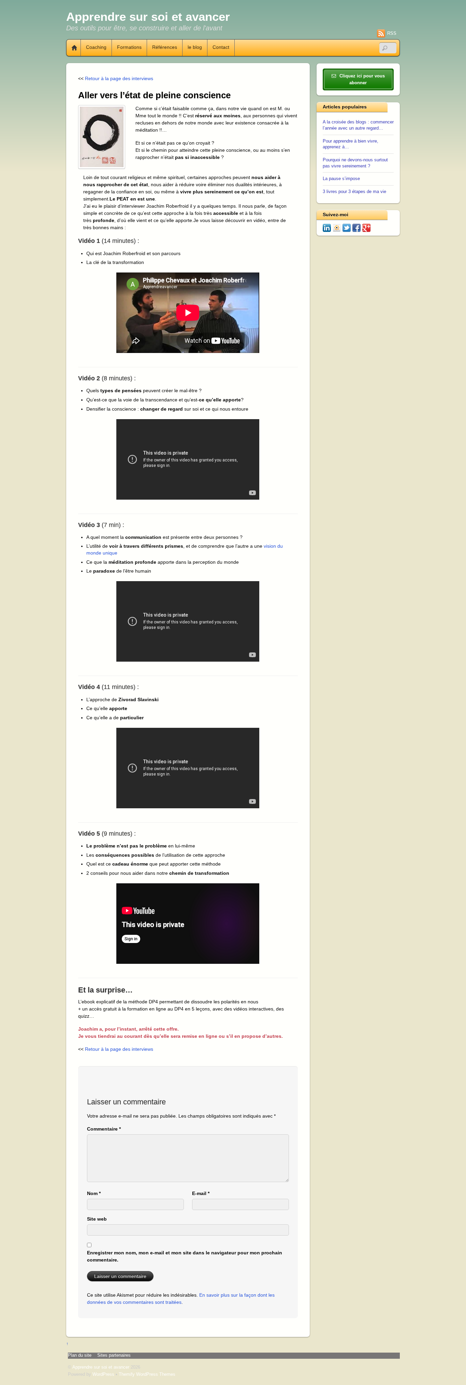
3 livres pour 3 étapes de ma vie (354, 191)
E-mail (200, 1193)
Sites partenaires (114, 1355)
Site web (97, 1219)
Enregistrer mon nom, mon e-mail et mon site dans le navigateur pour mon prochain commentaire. (184, 1256)
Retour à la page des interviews (119, 78)
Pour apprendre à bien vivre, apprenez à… (350, 144)
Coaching (96, 47)
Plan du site (79, 1355)
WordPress (103, 1374)
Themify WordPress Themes (147, 1374)
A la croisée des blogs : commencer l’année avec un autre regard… (358, 125)
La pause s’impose (341, 178)
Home (72, 48)
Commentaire (104, 1129)
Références (164, 47)
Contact (221, 47)
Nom (94, 1193)
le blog (195, 47)
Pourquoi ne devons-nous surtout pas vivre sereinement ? (355, 163)
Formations (129, 47)
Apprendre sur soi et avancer (100, 1367)
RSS (391, 33)
